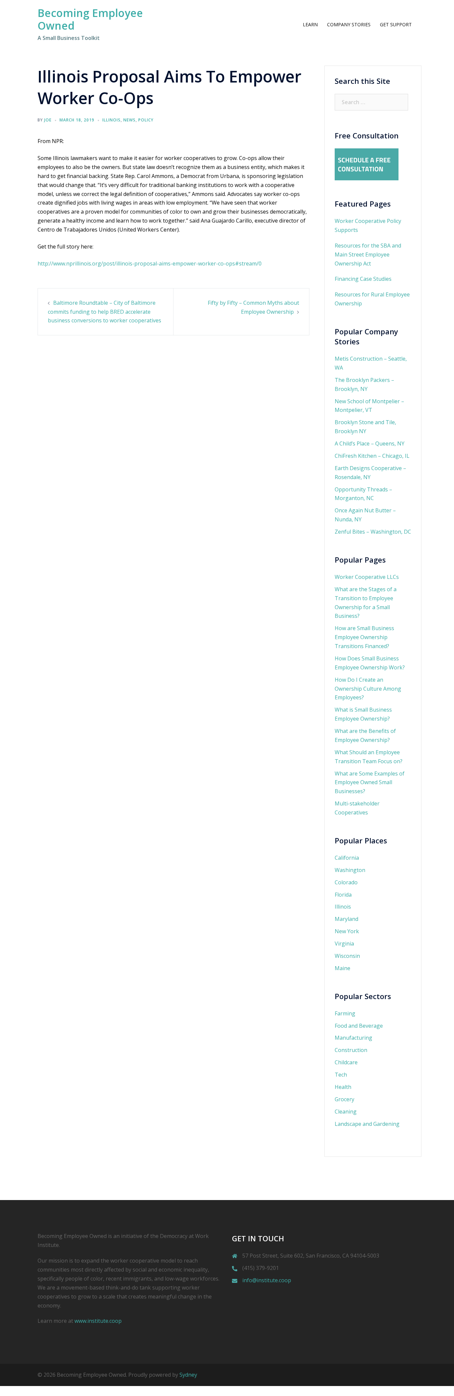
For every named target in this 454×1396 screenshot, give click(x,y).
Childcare (346, 1062)
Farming (345, 1013)
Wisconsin (347, 956)
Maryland (346, 919)
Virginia (344, 943)
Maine (342, 968)
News (129, 120)
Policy (146, 120)
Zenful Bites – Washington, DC (373, 531)
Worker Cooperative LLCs (367, 577)
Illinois (111, 120)
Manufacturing (353, 1037)
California (347, 857)
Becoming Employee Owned (90, 19)
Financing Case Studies (363, 278)
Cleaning (346, 1111)
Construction (351, 1050)
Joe (48, 120)
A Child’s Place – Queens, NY (369, 443)
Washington (350, 870)
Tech (341, 1074)
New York (347, 931)
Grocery (344, 1099)
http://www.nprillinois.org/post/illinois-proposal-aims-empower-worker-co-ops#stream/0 (150, 263)
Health (343, 1087)
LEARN (310, 24)
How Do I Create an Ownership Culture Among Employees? (368, 688)
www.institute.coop (98, 1320)
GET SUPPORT (396, 24)
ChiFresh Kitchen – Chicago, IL (372, 455)
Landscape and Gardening (367, 1124)
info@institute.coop (266, 1280)
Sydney (188, 1374)
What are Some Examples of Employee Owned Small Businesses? (369, 782)
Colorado (346, 882)
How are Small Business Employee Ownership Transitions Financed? (364, 637)
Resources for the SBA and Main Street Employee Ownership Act (368, 254)
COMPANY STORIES (349, 24)
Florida (343, 894)
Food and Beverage (359, 1025)
